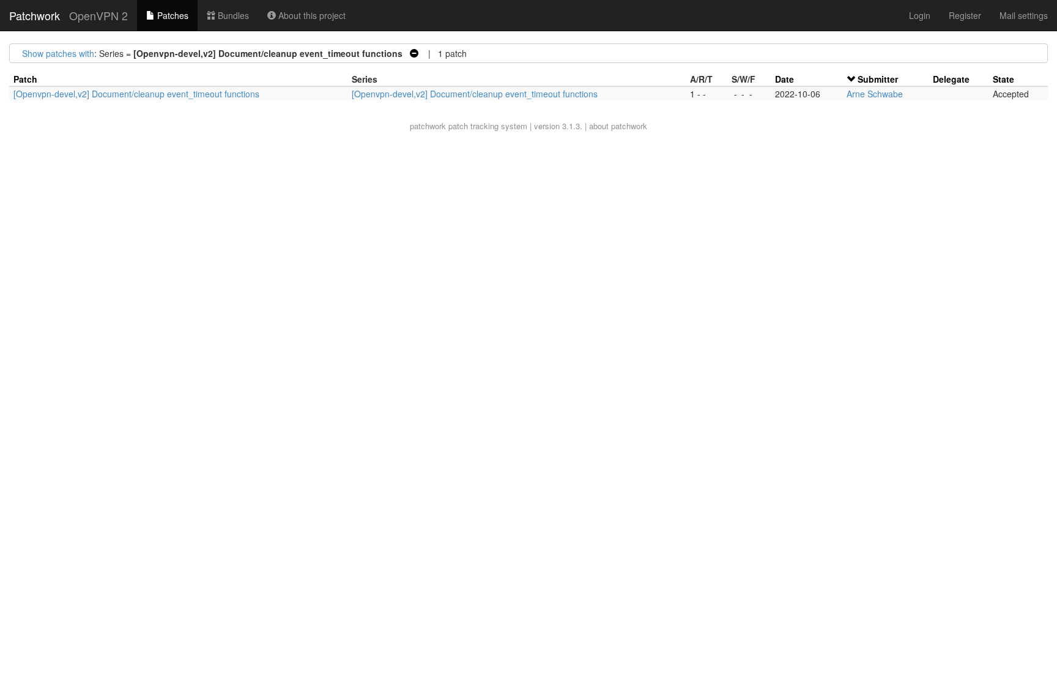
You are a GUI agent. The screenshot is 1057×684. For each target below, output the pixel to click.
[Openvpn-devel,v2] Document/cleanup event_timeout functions (136, 94)
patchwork (428, 126)
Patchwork (34, 15)
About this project (311, 15)
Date (784, 79)
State (1003, 79)
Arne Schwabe (875, 94)
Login (919, 15)
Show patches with (58, 53)
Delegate (951, 79)
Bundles (232, 15)
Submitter (878, 79)
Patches (171, 15)
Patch (25, 79)
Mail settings (1024, 15)
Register (965, 15)
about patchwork (618, 126)
